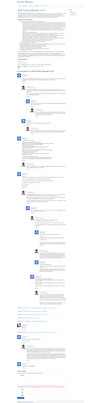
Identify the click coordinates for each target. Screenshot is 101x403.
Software (22, 66)
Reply (24, 82)
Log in (71, 11)
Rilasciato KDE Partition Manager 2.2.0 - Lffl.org (30, 317)
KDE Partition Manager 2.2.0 (31, 10)
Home (20, 5)
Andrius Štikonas (25, 1)
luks (36, 66)
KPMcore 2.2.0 (20, 61)
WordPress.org (73, 14)
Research (25, 5)
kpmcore (33, 66)
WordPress (23, 401)
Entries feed (72, 12)
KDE (20, 66)
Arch (30, 64)
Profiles (45, 5)
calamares (28, 66)
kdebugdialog (30, 17)
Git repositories (36, 5)
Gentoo (34, 64)
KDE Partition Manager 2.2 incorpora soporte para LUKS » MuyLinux (34, 314)
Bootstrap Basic (30, 401)
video (52, 51)
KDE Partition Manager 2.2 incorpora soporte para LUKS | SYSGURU (34, 311)
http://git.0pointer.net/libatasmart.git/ (57, 222)
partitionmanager (41, 66)
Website (22, 395)
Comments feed (73, 13)
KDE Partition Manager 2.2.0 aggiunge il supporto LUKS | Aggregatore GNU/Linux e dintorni (38, 307)
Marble (35, 17)
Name (22, 389)
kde (30, 66)
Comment (22, 375)
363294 (28, 16)
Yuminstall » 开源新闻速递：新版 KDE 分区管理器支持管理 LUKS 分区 (34, 321)
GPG (30, 5)
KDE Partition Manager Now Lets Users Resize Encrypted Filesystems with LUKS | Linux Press (38, 332)
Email (22, 392)
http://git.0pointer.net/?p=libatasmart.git (46, 210)
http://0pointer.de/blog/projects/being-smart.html (44, 221)
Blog (41, 5)
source (56, 194)
